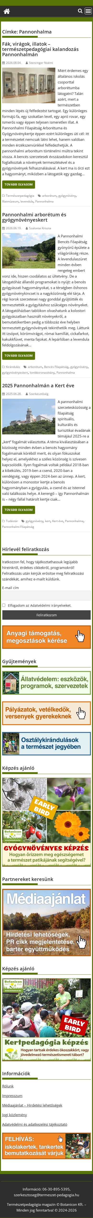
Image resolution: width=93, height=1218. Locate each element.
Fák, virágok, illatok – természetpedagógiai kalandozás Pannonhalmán (40, 49)
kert (47, 521)
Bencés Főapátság (56, 367)
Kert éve (57, 521)
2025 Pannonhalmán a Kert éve (38, 385)
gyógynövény (67, 196)
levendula (27, 201)
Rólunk (8, 1086)
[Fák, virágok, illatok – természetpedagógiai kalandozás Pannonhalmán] (28, 70)
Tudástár (12, 521)
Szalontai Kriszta (40, 228)
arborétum (49, 196)
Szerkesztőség (38, 394)
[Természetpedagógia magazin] (6, 11)
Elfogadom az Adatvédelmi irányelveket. (39, 605)
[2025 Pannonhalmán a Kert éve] (28, 401)
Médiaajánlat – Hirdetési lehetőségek (32, 1105)
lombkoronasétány (42, 373)
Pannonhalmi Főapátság (18, 527)
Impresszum (12, 1095)
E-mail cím (10, 587)
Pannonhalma (44, 201)
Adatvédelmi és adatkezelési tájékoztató (34, 1124)
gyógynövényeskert (15, 373)
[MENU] (88, 11)
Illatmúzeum (10, 201)
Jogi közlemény (14, 1114)
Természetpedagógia (20, 196)
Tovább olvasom (19, 184)
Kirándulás (13, 367)
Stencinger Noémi (41, 63)
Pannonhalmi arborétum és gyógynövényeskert (34, 217)
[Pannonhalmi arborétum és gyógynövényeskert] (28, 236)
